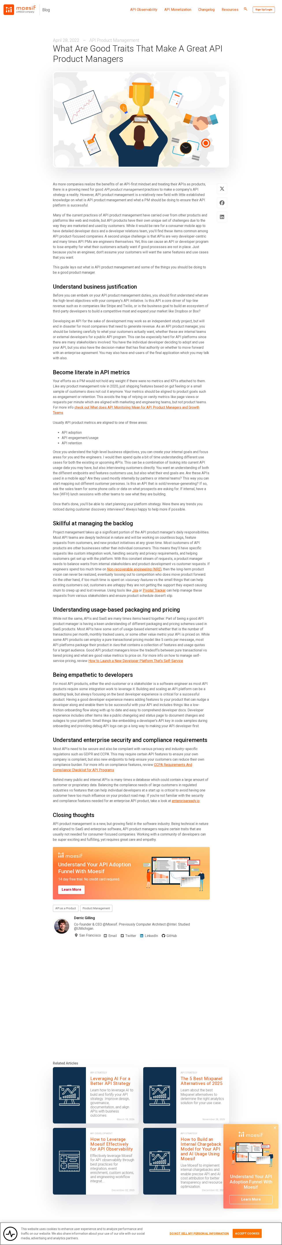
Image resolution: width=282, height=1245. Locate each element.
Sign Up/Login (263, 9)
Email (112, 936)
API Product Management (114, 40)
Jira (135, 590)
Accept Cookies (247, 1233)
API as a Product (65, 908)
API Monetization (177, 9)
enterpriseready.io (186, 801)
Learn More (71, 889)
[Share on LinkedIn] (222, 217)
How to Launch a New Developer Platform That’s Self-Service (135, 661)
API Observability (143, 9)
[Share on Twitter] (222, 188)
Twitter (130, 936)
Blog (46, 10)
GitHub (171, 936)
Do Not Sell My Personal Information (199, 1233)
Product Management (96, 908)
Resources (230, 9)
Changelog (206, 9)
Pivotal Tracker (154, 590)
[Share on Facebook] (222, 202)
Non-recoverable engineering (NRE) (134, 569)
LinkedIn (151, 936)
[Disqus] (141, 999)
